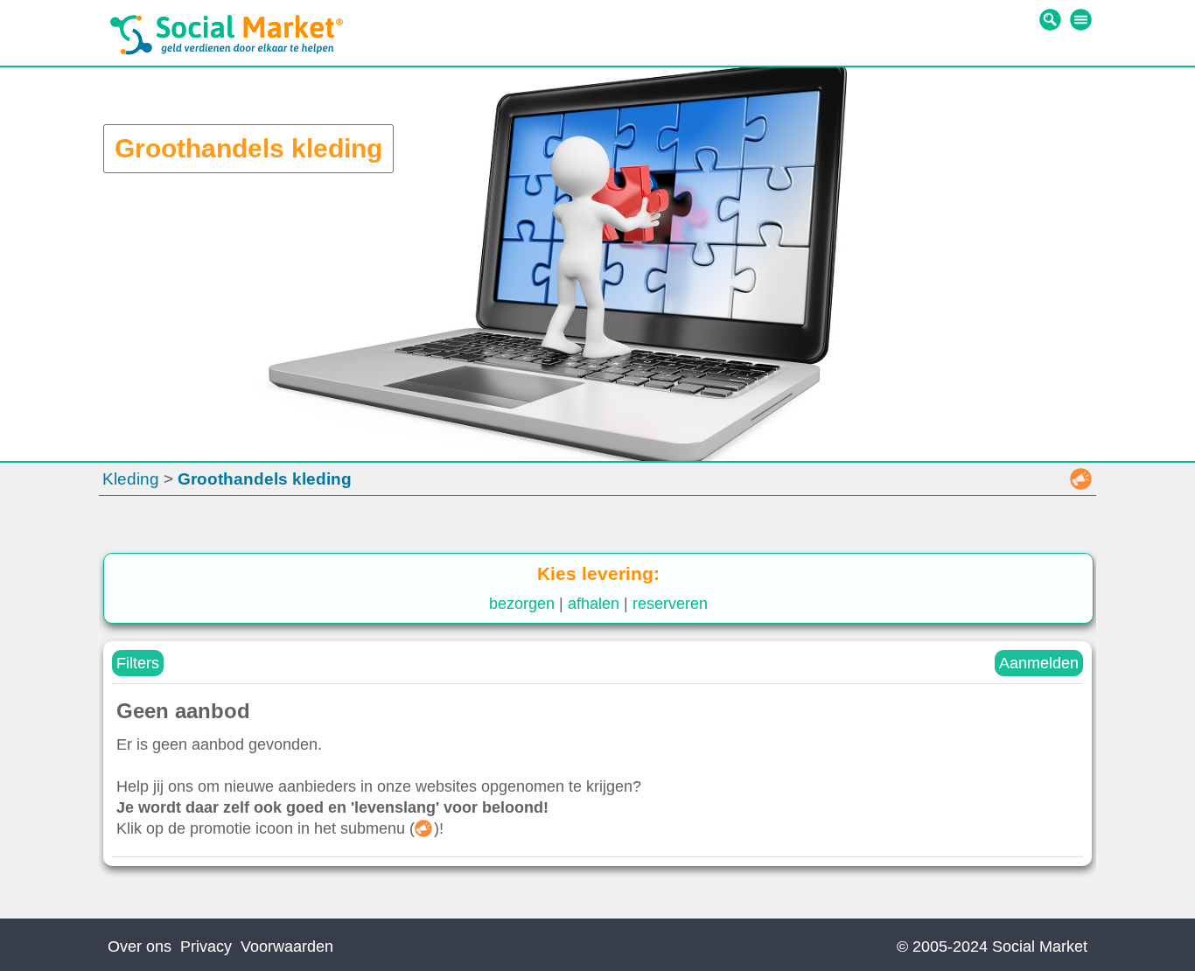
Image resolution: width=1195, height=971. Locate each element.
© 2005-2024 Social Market (992, 946)
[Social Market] (226, 50)
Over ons (139, 946)
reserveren (670, 603)
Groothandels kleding (265, 479)
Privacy (206, 946)
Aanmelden (1039, 663)
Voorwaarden (287, 946)
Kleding (130, 479)
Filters (137, 663)
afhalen (593, 603)
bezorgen (522, 603)
